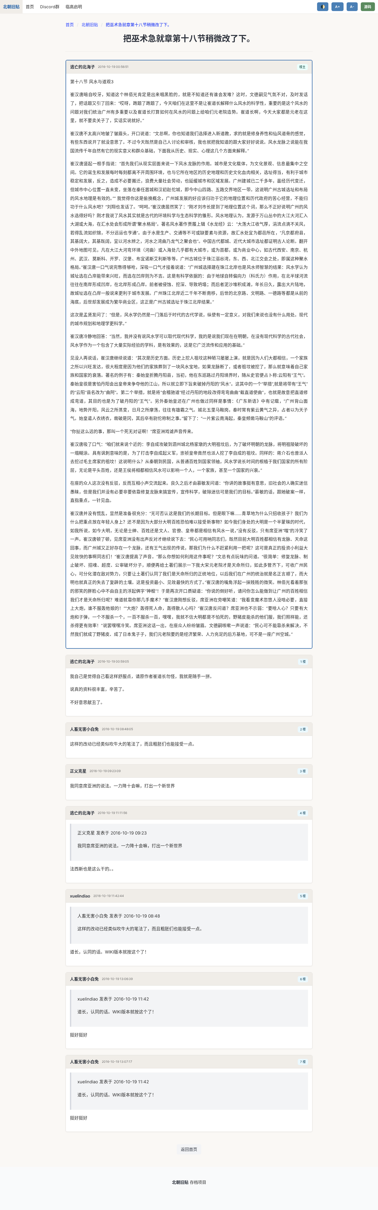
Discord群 (49, 6)
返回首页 (189, 1149)
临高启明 (74, 6)
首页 (30, 6)
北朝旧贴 (90, 24)
